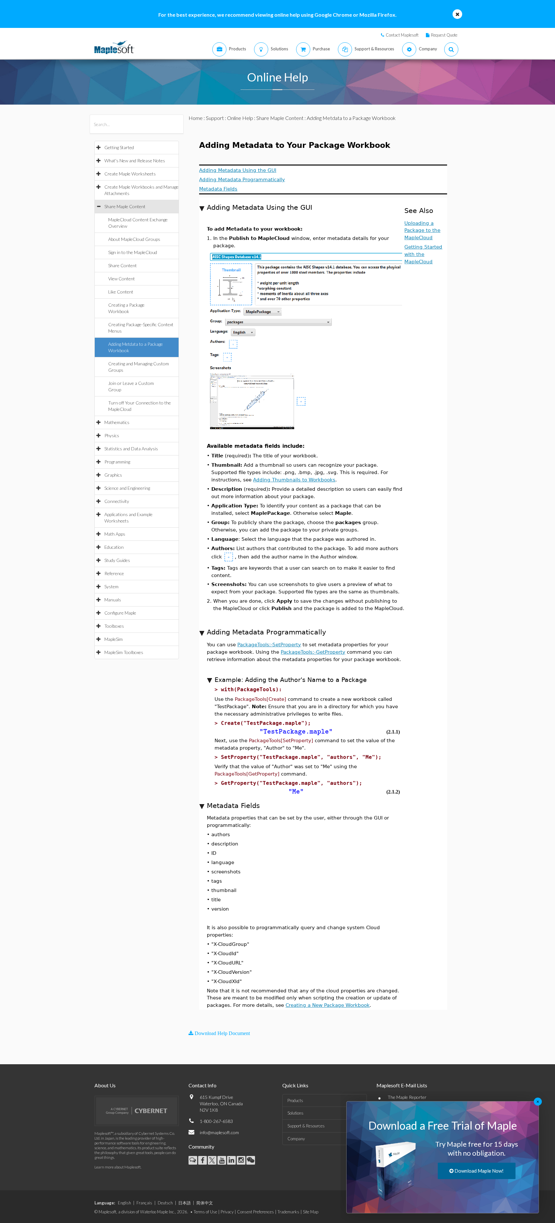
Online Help (240, 118)
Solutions (295, 1113)
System (111, 586)
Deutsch (165, 1202)
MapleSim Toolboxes (123, 652)
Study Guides (117, 560)
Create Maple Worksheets (130, 173)
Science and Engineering (127, 488)
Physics (111, 435)
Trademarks (288, 1211)
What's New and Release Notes (134, 160)
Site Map (310, 1211)
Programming (117, 461)
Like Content (120, 291)
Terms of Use (205, 1211)
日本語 (184, 1202)
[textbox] (296, 731)
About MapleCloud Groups (134, 239)
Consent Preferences (255, 1211)
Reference (114, 573)
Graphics (113, 475)
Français (144, 1202)
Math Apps (114, 534)
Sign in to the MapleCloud (132, 252)
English (124, 1202)
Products (295, 1100)
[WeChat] (250, 1160)
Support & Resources (306, 1125)
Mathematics (116, 422)
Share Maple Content (124, 206)
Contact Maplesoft (402, 35)
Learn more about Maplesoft (117, 1167)
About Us (105, 1085)
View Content (121, 278)
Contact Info (202, 1085)
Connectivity (116, 501)
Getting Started (119, 147)
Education (114, 547)
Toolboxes (114, 626)
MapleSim (113, 639)
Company (296, 1138)
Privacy (227, 1211)
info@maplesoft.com (219, 1132)
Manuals (112, 599)
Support (215, 118)
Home (196, 118)
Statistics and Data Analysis (131, 448)
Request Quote (444, 35)
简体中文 (204, 1202)
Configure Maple (120, 613)
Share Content (122, 265)
